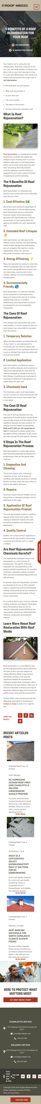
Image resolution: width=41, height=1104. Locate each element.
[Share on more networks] (20, 721)
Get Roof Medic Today (20, 1000)
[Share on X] (20, 715)
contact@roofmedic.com (22, 1034)
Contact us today (9, 704)
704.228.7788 (21, 1100)
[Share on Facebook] (26, 715)
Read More (20, 814)
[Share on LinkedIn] (31, 715)
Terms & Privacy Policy (11, 1093)
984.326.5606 (22, 1061)
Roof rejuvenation (10, 154)
